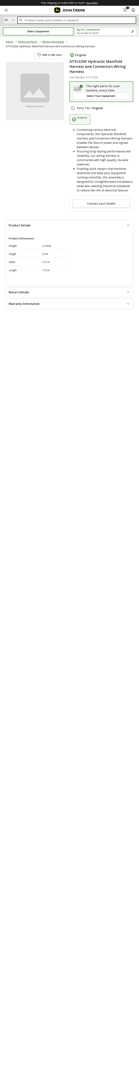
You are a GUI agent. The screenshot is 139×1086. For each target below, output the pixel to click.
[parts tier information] (73, 108)
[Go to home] (69, 10)
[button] (38, 31)
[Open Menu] (6, 10)
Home (9, 41)
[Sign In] (133, 10)
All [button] (6, 20)
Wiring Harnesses (53, 41)
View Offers (92, 3)
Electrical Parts (27, 41)
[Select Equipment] (78, 88)
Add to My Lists (52, 54)
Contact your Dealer (101, 203)
